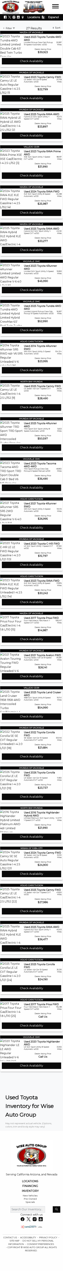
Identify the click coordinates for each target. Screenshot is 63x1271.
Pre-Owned (30, 1199)
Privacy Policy (48, 1237)
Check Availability (31, 61)
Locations (33, 17)
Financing (30, 1186)
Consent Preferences (40, 1244)
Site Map (15, 1240)
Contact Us (10, 1237)
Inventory (30, 1191)
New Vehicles (30, 1195)
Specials (30, 1202)
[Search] (56, 1209)
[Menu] (55, 7)
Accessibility (28, 1237)
